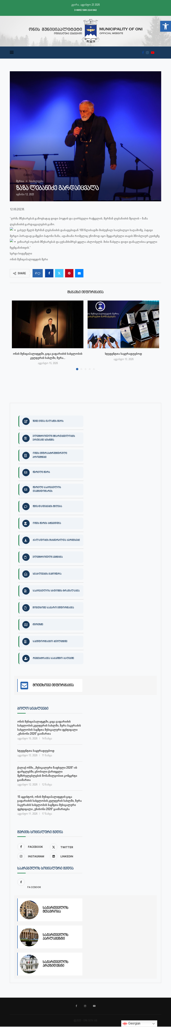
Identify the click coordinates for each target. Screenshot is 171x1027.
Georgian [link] (133, 1023)
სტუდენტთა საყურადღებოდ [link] (123, 353)
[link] (165, 26)
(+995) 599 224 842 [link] (85, 10)
